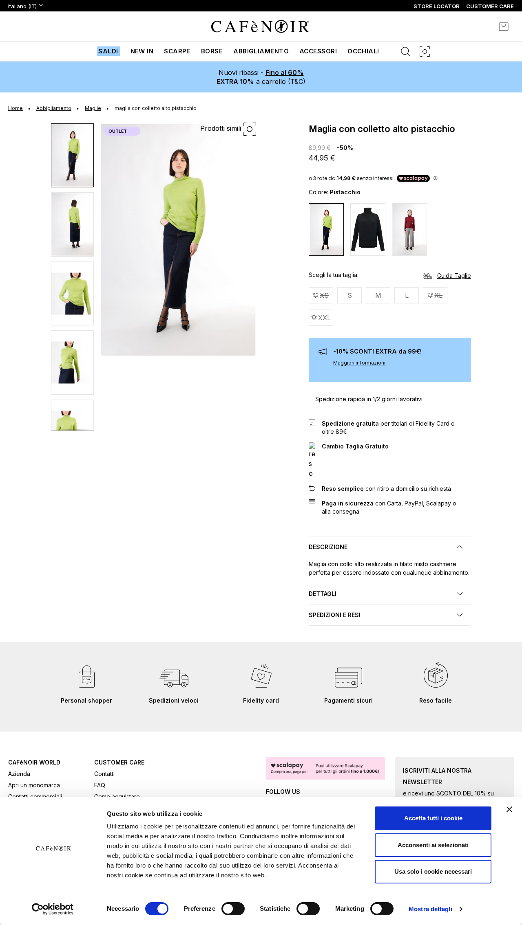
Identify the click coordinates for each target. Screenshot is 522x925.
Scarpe (177, 51)
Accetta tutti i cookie (433, 818)
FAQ (99, 785)
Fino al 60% (284, 72)
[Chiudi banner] (509, 809)
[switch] (233, 909)
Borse (212, 51)
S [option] (349, 295)
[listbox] (390, 307)
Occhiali (363, 51)
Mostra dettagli (430, 908)
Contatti (104, 773)
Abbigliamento (261, 51)
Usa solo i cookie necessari (433, 871)
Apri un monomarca (34, 785)
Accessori (318, 51)
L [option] (407, 295)
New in (142, 51)
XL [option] (438, 295)
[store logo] (260, 26)
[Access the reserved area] (481, 26)
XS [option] (324, 295)
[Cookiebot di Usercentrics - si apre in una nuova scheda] (52, 909)
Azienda (19, 773)
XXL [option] (324, 318)
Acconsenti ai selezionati (433, 845)
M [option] (378, 295)
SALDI (108, 51)
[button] (73, 155)
